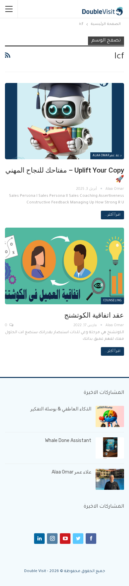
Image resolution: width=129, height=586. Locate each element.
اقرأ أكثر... (112, 215)
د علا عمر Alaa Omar (107, 156)
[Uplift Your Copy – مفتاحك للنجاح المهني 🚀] (64, 121)
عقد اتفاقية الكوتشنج (94, 315)
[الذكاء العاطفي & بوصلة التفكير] (110, 416)
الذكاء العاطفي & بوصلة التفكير (60, 409)
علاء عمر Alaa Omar (71, 472)
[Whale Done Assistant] (110, 448)
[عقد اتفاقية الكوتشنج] (64, 266)
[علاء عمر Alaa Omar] (110, 479)
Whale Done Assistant (68, 440)
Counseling (112, 301)
